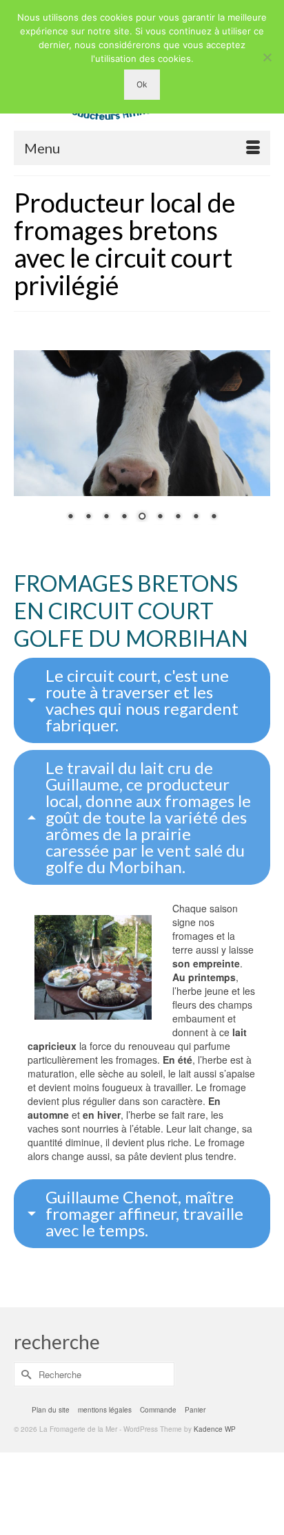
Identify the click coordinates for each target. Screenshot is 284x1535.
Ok (142, 84)
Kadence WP (215, 1429)
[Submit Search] (24, 1374)
